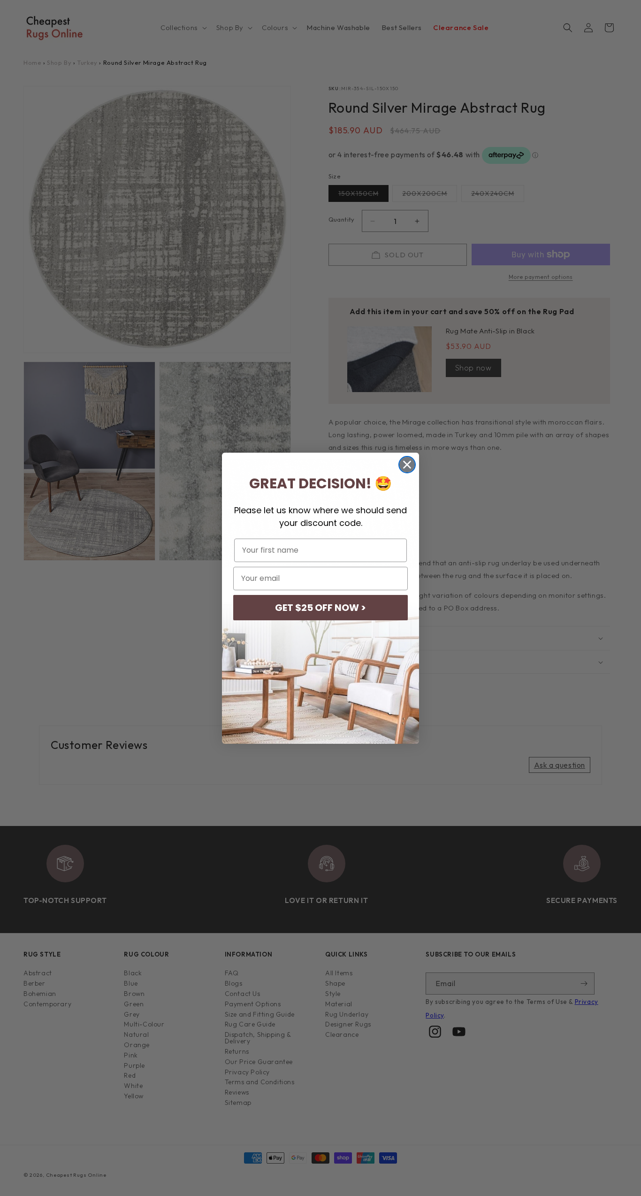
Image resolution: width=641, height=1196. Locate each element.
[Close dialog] (407, 464)
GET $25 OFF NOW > (320, 607)
